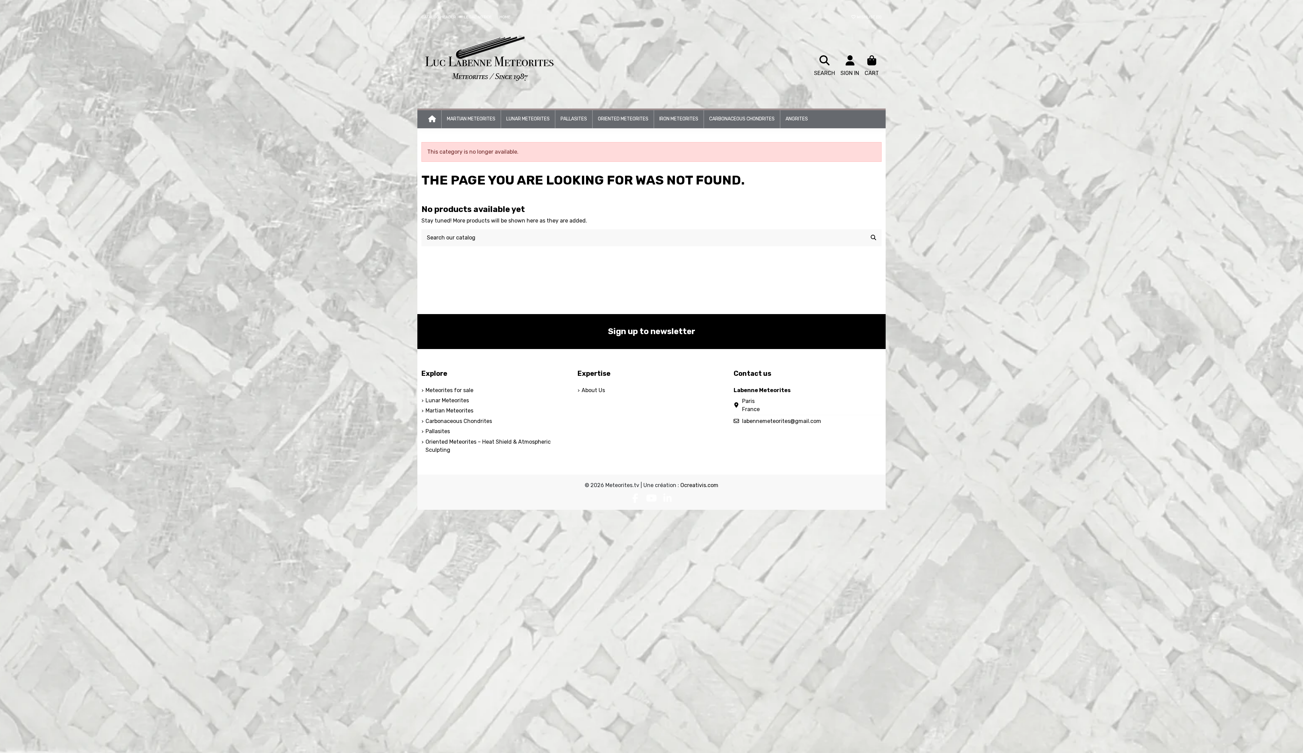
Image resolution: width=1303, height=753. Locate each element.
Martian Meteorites (449, 410)
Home (504, 17)
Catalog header (439, 17)
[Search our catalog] (873, 237)
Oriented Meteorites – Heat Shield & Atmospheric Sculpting (488, 446)
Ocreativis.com (699, 485)
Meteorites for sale (449, 390)
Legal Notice (478, 17)
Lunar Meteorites (447, 400)
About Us (593, 390)
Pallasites (438, 431)
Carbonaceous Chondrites (459, 421)
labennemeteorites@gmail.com (781, 421)
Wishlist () (869, 17)
